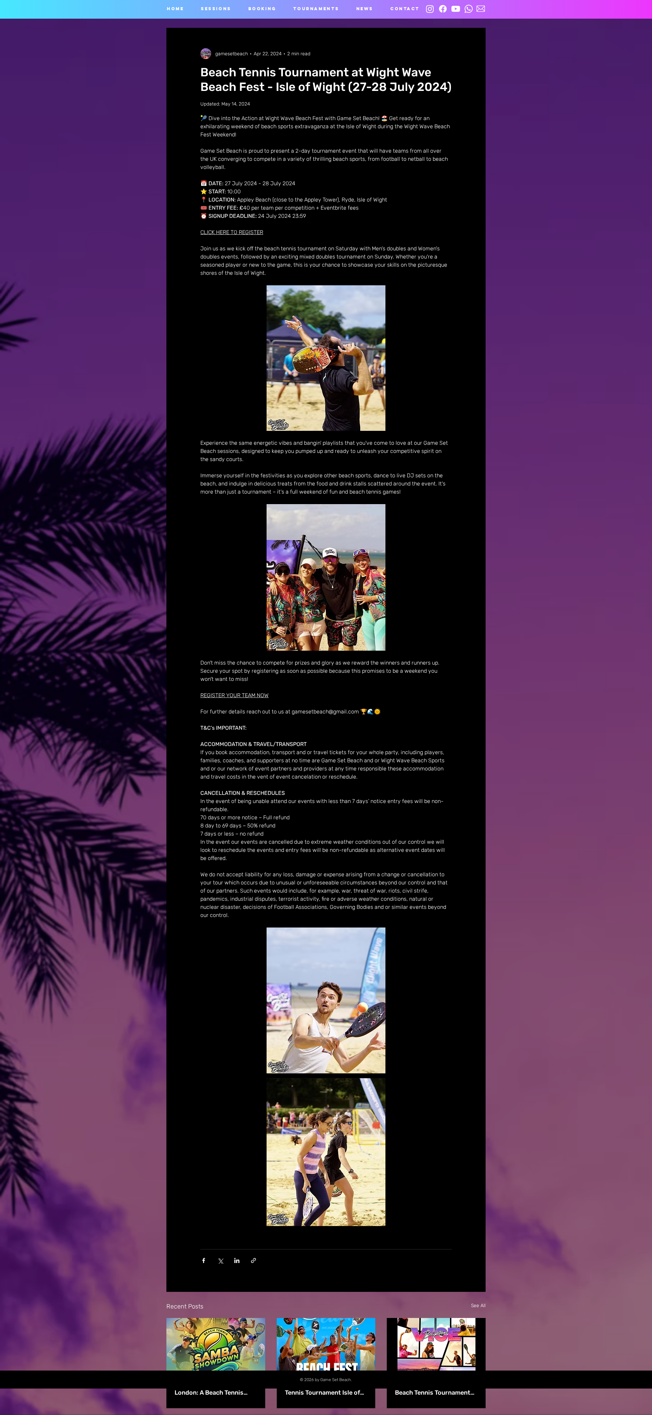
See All (478, 1305)
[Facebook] (443, 9)
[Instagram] (430, 9)
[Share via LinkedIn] (237, 1260)
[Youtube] (456, 9)
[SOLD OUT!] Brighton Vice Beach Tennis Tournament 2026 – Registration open (433, 1388)
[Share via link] (253, 1260)
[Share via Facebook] (203, 1260)
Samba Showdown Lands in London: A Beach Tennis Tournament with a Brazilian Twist (216, 1388)
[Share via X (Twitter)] (220, 1260)
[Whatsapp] (469, 9)
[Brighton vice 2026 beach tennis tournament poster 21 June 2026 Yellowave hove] (436, 1345)
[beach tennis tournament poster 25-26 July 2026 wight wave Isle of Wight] (326, 1346)
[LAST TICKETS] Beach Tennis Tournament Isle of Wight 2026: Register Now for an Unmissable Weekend (325, 1388)
